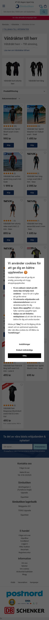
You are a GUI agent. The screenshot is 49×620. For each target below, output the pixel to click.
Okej (25, 356)
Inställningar (24, 344)
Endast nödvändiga (24, 350)
